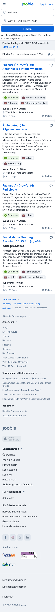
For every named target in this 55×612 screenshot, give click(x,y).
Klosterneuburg (9, 331)
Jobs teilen (8, 498)
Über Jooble (9, 454)
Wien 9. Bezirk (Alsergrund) (15, 357)
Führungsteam (9, 464)
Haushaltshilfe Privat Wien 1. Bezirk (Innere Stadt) (26, 399)
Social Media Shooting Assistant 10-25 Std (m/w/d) (21, 239)
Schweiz (6, 349)
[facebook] (5, 537)
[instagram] (13, 537)
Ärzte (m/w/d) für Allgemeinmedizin (14, 127)
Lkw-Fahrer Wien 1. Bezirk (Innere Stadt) (21, 390)
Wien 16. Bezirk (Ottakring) (15, 362)
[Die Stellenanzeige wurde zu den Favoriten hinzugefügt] (51, 65)
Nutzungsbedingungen (14, 580)
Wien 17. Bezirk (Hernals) (14, 366)
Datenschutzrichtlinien (14, 586)
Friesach (6, 344)
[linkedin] (27, 537)
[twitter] (20, 537)
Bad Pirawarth (9, 353)
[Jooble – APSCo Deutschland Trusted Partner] (8, 555)
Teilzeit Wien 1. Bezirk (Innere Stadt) (19, 394)
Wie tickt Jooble (11, 459)
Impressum (8, 596)
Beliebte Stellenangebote (14, 411)
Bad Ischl (6, 340)
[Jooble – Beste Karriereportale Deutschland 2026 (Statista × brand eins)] (29, 555)
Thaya (5, 336)
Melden (48, 116)
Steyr (5, 327)
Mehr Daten (9, 46)
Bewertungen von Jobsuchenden (19, 516)
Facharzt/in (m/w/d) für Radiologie (18, 187)
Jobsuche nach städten (14, 415)
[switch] (50, 54)
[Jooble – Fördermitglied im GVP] (8, 564)
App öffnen (46, 4)
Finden (27, 28)
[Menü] (4, 4)
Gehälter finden (10, 521)
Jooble (22, 605)
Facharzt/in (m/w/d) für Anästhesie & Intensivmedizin (22, 66)
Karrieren (7, 474)
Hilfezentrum (9, 479)
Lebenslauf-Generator (14, 526)
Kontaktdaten (9, 469)
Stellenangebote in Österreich (18, 484)
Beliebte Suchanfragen (14, 316)
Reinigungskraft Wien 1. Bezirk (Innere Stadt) (24, 378)
